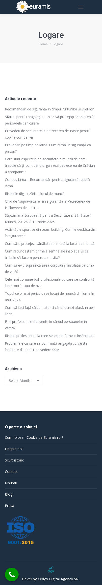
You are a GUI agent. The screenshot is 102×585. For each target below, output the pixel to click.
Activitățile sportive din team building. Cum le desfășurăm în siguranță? (50, 232)
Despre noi (14, 448)
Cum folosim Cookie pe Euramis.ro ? (34, 437)
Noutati (11, 483)
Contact (11, 471)
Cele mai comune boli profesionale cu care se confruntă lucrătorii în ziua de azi (50, 282)
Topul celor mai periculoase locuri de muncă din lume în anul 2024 (49, 296)
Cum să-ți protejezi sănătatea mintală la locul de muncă (49, 243)
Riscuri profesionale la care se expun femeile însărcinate (50, 335)
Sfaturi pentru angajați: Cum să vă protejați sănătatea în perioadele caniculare (50, 119)
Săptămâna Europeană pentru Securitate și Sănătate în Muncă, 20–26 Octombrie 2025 (49, 218)
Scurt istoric (14, 460)
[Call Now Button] (12, 574)
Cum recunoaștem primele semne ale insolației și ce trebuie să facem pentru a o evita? (46, 254)
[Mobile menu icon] (81, 7)
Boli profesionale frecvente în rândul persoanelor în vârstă (46, 324)
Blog (8, 494)
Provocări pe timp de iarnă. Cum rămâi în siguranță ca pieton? (48, 148)
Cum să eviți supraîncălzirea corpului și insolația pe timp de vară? (49, 268)
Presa (9, 505)
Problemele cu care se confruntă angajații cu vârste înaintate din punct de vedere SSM (46, 346)
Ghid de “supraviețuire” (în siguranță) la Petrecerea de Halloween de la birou (47, 204)
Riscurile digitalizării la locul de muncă (35, 193)
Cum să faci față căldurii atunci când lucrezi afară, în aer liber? (49, 310)
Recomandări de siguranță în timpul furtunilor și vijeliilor (50, 109)
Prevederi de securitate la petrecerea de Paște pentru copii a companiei (47, 134)
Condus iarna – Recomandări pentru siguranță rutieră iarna (47, 182)
